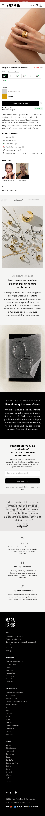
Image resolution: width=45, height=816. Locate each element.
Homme (9, 781)
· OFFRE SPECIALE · (22, 1)
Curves (8, 731)
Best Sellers (10, 754)
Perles (8, 778)
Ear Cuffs (9, 760)
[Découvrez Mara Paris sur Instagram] (7, 792)
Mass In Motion (11, 698)
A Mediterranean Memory (15, 692)
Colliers (8, 769)
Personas (9, 734)
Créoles (8, 766)
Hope (8, 716)
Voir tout (9, 745)
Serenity (9, 722)
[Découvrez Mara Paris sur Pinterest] (16, 792)
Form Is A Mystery (12, 725)
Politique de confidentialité (20, 802)
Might (8, 710)
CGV (7, 802)
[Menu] (3, 5)
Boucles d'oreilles (12, 763)
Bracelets (9, 772)
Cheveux (9, 775)
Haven (8, 719)
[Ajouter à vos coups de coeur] (41, 103)
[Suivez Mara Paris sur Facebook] (11, 792)
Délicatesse (10, 728)
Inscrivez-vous (22, 481)
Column (9, 713)
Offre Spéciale (11, 748)
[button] (15, 61)
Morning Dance (11, 704)
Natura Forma (11, 695)
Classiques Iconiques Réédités (16, 701)
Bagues (8, 757)
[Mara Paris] (13, 5)
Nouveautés (10, 751)
